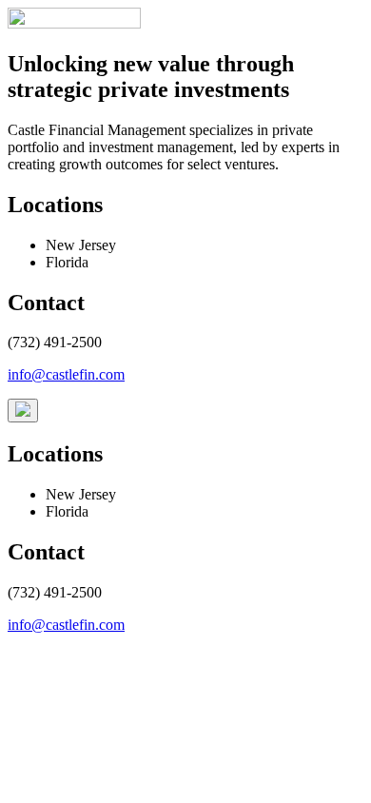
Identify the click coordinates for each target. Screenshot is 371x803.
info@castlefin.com (66, 374)
